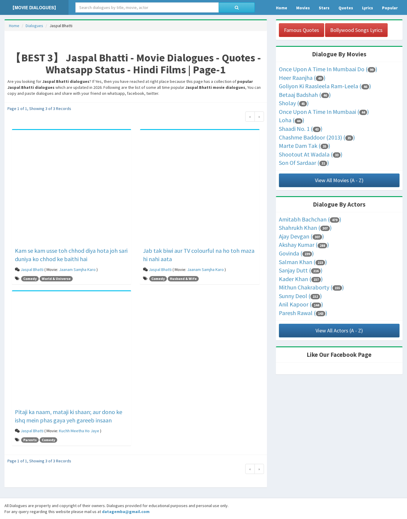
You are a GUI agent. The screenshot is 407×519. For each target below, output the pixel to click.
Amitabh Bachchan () (310, 219)
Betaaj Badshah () (305, 94)
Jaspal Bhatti (32, 269)
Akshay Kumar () (304, 244)
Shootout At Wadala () (310, 154)
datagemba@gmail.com (126, 511)
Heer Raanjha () (302, 77)
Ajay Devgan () (301, 236)
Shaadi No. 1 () (300, 128)
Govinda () (296, 253)
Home (14, 25)
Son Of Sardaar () (304, 162)
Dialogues (34, 25)
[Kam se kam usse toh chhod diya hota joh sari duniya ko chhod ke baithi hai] (71, 189)
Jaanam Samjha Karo (77, 269)
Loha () (291, 120)
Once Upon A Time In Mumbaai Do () (328, 69)
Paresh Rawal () (303, 313)
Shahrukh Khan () (305, 227)
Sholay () (294, 103)
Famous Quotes (301, 30)
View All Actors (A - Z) (339, 330)
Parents (30, 440)
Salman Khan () (303, 262)
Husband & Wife (183, 278)
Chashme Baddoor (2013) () (317, 137)
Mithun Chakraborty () (311, 287)
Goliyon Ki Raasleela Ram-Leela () (325, 86)
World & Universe (56, 278)
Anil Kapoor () (301, 304)
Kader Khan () (301, 279)
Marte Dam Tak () (304, 145)
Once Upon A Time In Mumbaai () (324, 111)
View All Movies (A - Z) (339, 180)
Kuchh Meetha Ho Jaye (79, 430)
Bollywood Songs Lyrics (356, 30)
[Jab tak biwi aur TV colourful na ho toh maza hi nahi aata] (199, 189)
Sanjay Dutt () (300, 270)
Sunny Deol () (300, 296)
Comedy (30, 278)
